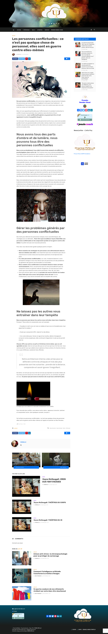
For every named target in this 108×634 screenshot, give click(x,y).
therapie (68, 428)
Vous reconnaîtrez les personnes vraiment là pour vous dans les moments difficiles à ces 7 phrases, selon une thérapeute (88, 55)
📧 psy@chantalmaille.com (18, 608)
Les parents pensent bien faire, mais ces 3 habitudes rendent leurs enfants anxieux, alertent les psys (88, 45)
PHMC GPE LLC (38, 628)
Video (43, 476)
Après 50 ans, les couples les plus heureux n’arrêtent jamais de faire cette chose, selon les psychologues (88, 75)
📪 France (14, 611)
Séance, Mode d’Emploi (89, 629)
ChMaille (19, 54)
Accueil (19, 29)
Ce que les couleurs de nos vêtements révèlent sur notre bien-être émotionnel (50, 590)
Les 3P (13, 35)
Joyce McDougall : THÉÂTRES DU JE (48, 520)
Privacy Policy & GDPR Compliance (82, 153)
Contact (47, 29)
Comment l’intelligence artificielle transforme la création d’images (47, 572)
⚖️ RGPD (79, 629)
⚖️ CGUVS (73, 629)
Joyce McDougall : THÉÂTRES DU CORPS (50, 502)
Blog (33, 29)
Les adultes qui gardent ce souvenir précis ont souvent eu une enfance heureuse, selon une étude (88, 66)
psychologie (59, 428)
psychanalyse (53, 428)
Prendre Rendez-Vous (57, 29)
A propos (39, 29)
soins (64, 428)
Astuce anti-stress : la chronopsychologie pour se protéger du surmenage (50, 555)
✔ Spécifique (26, 29)
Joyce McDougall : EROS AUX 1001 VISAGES (54, 480)
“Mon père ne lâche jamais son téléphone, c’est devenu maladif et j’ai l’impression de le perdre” (88, 85)
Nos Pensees (38, 575)
